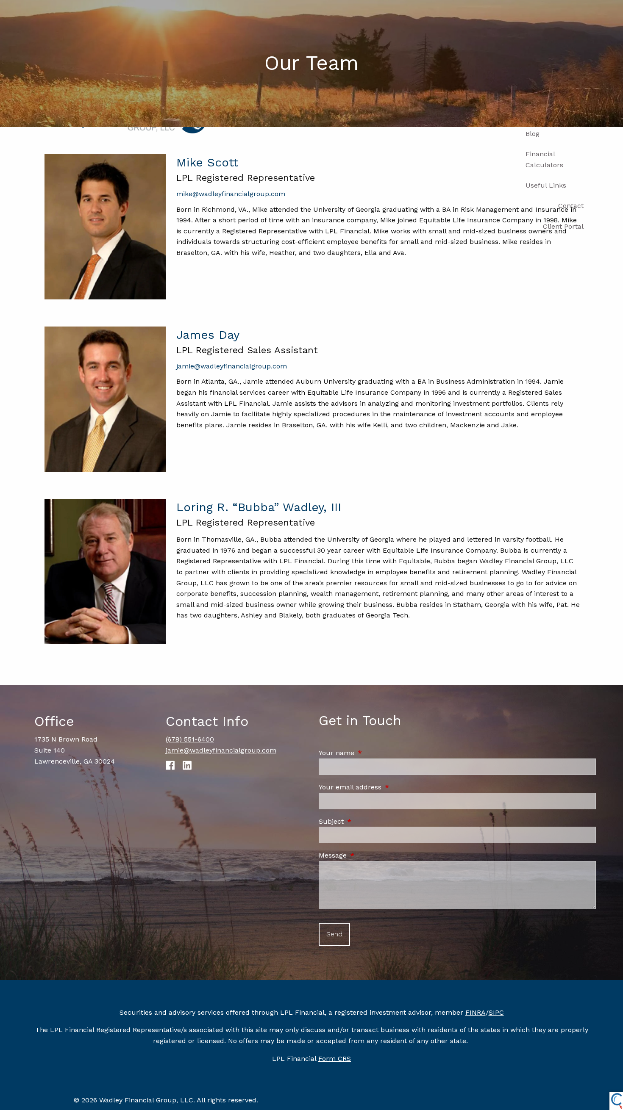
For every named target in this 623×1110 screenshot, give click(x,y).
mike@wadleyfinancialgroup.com (230, 194)
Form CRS (334, 1059)
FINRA (475, 1012)
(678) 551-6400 (190, 739)
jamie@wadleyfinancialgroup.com (231, 366)
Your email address (386, 787)
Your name (372, 753)
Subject (367, 821)
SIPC (496, 1012)
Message (369, 855)
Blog (533, 134)
